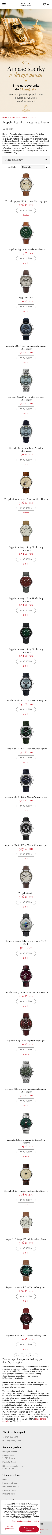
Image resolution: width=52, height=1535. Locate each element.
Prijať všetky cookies (29, 1529)
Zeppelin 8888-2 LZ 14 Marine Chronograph (26, 845)
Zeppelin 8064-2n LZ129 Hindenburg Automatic (26, 651)
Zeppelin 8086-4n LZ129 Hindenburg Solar (26, 1287)
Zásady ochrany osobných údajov (25, 1521)
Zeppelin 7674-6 (26, 297)
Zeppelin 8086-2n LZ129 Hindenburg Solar (26, 1335)
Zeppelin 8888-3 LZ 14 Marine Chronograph (26, 796)
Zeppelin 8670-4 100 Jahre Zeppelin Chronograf (26, 449)
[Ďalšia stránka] (35, 1355)
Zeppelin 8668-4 (26, 893)
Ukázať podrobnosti (10, 1528)
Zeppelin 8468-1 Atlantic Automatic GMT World (26, 943)
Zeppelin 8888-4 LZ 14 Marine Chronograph (26, 748)
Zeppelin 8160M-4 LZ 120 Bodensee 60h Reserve (26, 1141)
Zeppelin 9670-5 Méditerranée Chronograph (26, 201)
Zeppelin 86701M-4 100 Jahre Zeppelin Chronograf (26, 398)
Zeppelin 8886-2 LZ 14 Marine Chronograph (26, 700)
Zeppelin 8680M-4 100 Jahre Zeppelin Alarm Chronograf (26, 1090)
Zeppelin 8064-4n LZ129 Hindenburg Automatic (26, 600)
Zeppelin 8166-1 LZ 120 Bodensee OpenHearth (26, 499)
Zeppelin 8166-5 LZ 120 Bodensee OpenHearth (26, 992)
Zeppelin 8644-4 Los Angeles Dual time (26, 249)
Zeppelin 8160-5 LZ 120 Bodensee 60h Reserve (26, 1190)
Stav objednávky (41, 1530)
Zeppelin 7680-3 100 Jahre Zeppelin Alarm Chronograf (26, 347)
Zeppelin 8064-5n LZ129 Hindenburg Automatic (26, 549)
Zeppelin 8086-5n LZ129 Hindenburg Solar (26, 1239)
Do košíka (27, 210)
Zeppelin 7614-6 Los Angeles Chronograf (26, 1040)
